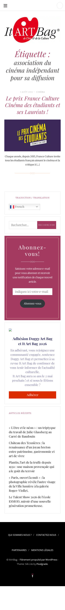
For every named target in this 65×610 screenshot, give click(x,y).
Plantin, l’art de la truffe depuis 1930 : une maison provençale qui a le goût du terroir (31, 466)
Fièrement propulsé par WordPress (38, 559)
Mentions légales (42, 550)
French (19, 206)
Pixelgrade (42, 564)
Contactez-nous (46, 535)
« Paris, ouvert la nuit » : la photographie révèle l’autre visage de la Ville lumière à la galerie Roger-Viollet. (32, 483)
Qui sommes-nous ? (20, 535)
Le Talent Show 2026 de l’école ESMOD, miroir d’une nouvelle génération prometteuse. (30, 501)
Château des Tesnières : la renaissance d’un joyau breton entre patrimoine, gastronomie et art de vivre (32, 449)
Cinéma (40, 92)
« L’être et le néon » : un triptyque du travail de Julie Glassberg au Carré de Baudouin (32, 432)
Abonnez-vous (32, 303)
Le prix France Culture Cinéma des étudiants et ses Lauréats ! (32, 105)
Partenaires (19, 550)
